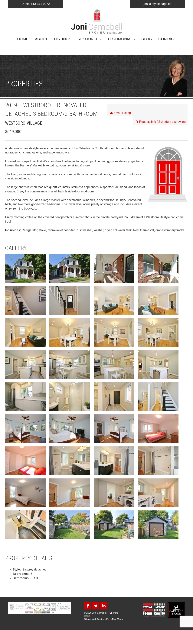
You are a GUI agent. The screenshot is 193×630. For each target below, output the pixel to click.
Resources (89, 39)
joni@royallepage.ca (157, 3)
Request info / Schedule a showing (162, 121)
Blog (146, 39)
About (41, 39)
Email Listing (122, 112)
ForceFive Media (114, 619)
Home (22, 39)
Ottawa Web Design (94, 619)
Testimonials (121, 39)
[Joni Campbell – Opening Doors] (96, 21)
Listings (62, 39)
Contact (167, 39)
